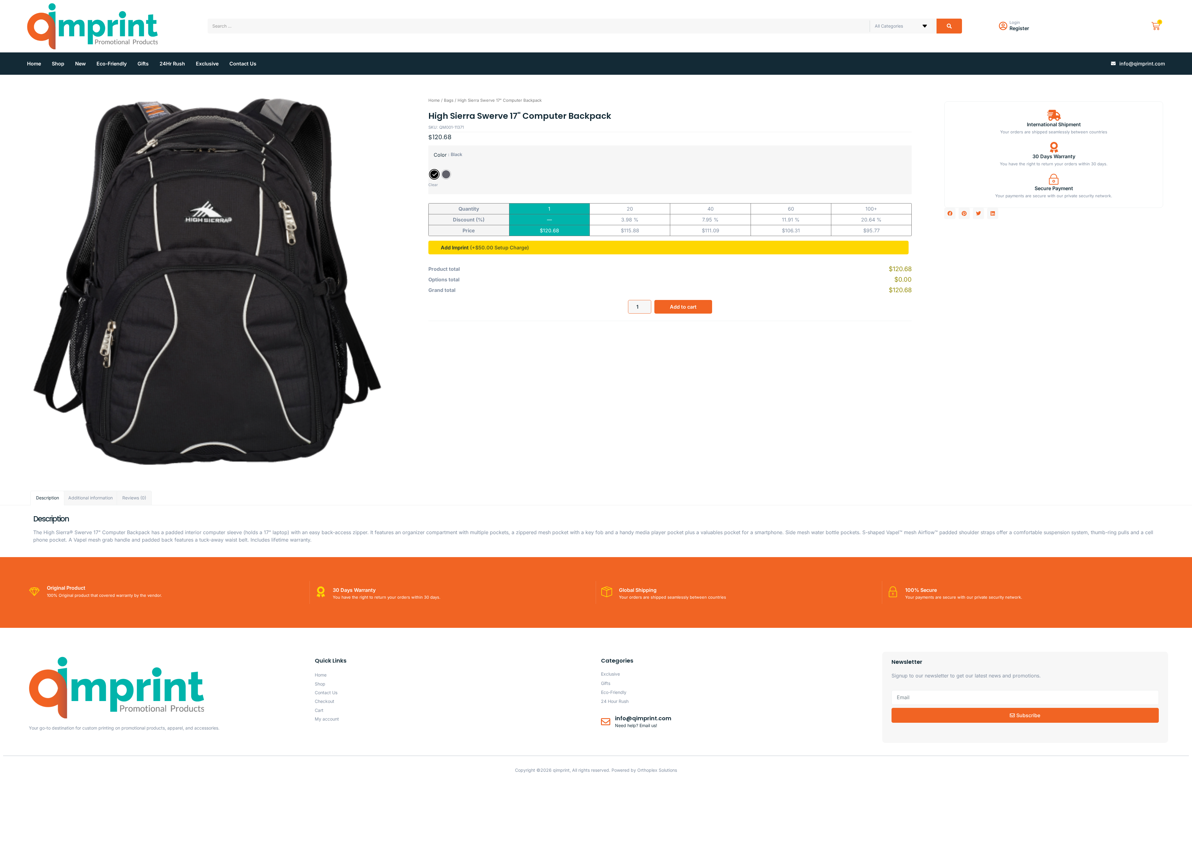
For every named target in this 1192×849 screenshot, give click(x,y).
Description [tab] (47, 497)
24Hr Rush (172, 63)
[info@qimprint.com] (605, 721)
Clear (433, 184)
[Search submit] (949, 26)
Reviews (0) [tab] (134, 497)
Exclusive (207, 63)
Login (1014, 22)
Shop (58, 63)
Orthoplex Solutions (657, 770)
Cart (319, 710)
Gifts (143, 63)
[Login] (1002, 26)
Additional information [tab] (90, 497)
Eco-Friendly (112, 63)
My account (327, 719)
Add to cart (683, 307)
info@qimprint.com (643, 718)
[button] (949, 213)
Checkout (324, 701)
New (80, 63)
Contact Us (242, 63)
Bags (449, 100)
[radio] (434, 174)
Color (440, 155)
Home (34, 63)
